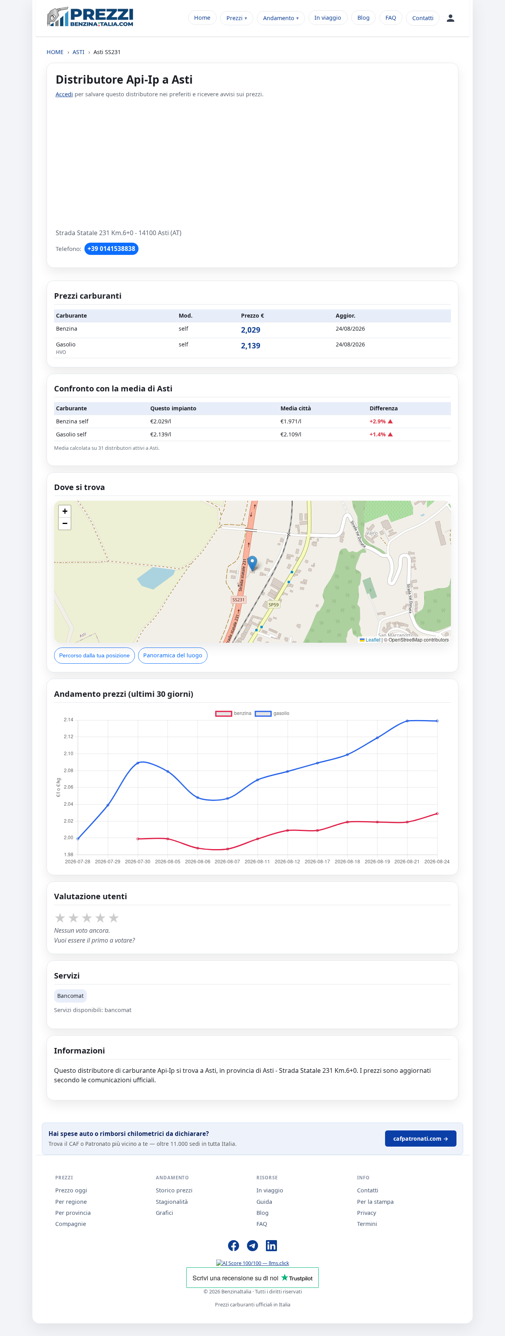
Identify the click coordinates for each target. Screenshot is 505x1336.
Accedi (64, 94)
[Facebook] (233, 1247)
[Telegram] (252, 1247)
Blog (363, 17)
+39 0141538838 (111, 249)
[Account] (450, 18)
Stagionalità (172, 1201)
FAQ (390, 17)
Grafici (164, 1212)
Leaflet (372, 639)
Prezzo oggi (71, 1190)
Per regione (71, 1201)
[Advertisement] (253, 163)
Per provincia (73, 1212)
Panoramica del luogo (172, 655)
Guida (264, 1201)
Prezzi (234, 18)
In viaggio (327, 17)
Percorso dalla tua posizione (94, 655)
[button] (252, 564)
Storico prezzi (174, 1190)
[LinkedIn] (271, 1247)
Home (202, 17)
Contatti (423, 18)
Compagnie (70, 1223)
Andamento (278, 18)
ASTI (78, 52)
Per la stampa (375, 1201)
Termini (367, 1223)
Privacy (366, 1212)
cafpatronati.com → (420, 1138)
